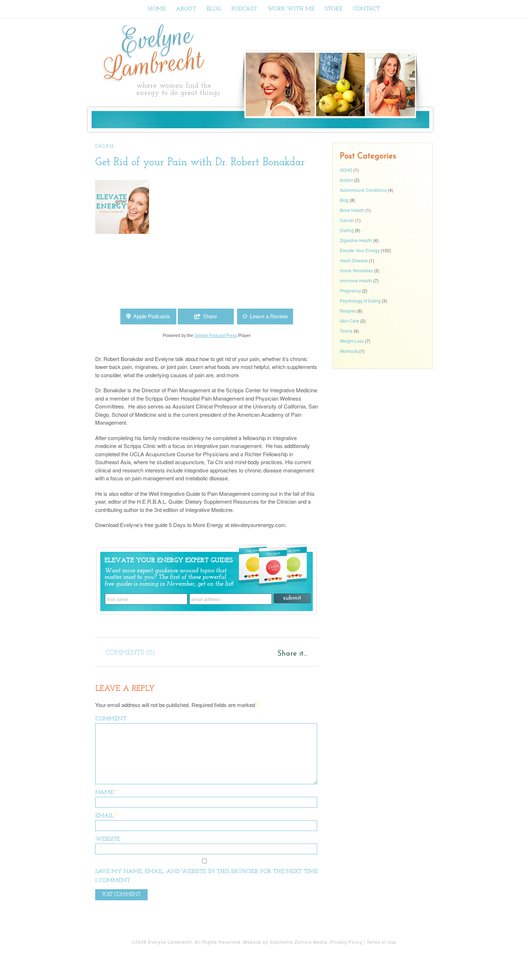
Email (106, 816)
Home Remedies (356, 270)
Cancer (347, 220)
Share (210, 316)
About (186, 9)
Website (107, 839)
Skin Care (349, 321)
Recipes (348, 311)
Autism (346, 180)
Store (333, 9)
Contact (366, 9)
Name (106, 792)
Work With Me (290, 9)
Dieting (347, 230)
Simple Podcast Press (215, 335)
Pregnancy (350, 290)
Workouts (349, 351)
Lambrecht (154, 51)
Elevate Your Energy (360, 250)
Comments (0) (130, 653)
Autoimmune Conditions (363, 190)
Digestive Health (356, 240)
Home (157, 9)
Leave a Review (269, 316)
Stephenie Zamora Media (298, 942)
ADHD (346, 170)
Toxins (346, 331)
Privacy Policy (346, 942)
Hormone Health (356, 280)
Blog (214, 9)
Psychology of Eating (360, 300)
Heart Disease (354, 260)
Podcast (244, 9)
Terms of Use (382, 942)
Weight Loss (352, 341)
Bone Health (352, 210)
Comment (110, 719)
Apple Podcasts (151, 316)
